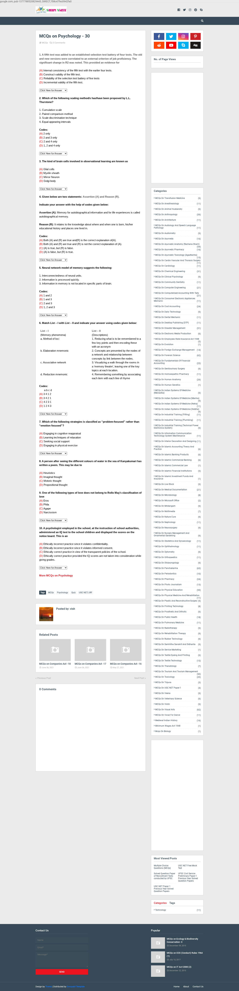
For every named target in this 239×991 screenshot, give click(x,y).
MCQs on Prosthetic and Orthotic (178, 611)
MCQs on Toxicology (178, 677)
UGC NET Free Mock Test (187, 866)
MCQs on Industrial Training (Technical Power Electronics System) (177, 426)
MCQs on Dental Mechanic (178, 317)
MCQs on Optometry (178, 552)
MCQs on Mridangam (178, 506)
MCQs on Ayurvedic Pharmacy (178, 249)
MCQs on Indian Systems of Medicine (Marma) (178, 399)
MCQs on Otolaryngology (178, 563)
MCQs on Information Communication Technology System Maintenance (177, 434)
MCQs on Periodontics (178, 573)
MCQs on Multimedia (178, 511)
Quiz (73, 592)
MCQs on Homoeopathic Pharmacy (178, 374)
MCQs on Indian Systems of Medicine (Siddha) (178, 410)
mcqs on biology (178, 731)
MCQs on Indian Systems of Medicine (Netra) (178, 404)
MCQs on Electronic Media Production (178, 333)
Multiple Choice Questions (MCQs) (162, 866)
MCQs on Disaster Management (178, 328)
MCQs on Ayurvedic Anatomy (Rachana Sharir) (178, 245)
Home (177, 986)
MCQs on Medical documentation (178, 489)
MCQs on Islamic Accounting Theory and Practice (177, 448)
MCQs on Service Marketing (178, 650)
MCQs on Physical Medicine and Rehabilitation (178, 596)
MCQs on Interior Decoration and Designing (178, 441)
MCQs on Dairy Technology (178, 312)
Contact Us (198, 986)
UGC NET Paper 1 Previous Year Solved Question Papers (164, 888)
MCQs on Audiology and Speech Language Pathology (177, 226)
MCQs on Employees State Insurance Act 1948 (178, 340)
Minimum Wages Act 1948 (178, 726)
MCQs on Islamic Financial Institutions (178, 471)
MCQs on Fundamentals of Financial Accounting (177, 362)
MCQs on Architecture (178, 220)
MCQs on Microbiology (178, 495)
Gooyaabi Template (76, 986)
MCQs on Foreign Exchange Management (178, 350)
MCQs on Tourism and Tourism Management (178, 672)
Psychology (62, 592)
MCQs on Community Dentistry (178, 282)
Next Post (139, 678)
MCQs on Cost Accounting (178, 306)
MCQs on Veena (178, 693)
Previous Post (44, 678)
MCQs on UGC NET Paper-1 (178, 688)
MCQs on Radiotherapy (178, 628)
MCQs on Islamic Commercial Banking (178, 460)
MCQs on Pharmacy (178, 579)
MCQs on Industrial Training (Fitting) (178, 414)
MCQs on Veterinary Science (178, 698)
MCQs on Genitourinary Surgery (178, 368)
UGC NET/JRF (85, 592)
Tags (172, 903)
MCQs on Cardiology (178, 266)
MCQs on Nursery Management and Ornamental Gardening (177, 534)
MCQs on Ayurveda (178, 238)
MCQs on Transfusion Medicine (178, 198)
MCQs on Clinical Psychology (178, 277)
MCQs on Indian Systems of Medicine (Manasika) (177, 391)
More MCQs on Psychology (56, 575)
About (186, 986)
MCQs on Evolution (178, 344)
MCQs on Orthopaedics (178, 557)
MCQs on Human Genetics (178, 385)
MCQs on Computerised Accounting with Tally (178, 294)
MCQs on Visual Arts (178, 709)
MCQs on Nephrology (178, 522)
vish (72, 608)
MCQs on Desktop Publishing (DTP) (178, 322)
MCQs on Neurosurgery (178, 527)
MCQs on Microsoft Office (178, 500)
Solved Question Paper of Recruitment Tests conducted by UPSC (164, 876)
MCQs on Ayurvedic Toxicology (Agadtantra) (178, 256)
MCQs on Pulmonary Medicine (178, 622)
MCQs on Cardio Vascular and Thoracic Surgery (178, 261)
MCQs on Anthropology (178, 214)
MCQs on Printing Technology (178, 606)
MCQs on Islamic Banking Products (178, 454)
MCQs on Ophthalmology (178, 546)
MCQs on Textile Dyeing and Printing (178, 655)
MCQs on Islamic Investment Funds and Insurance (177, 477)
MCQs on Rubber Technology (178, 639)
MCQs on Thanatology (178, 666)
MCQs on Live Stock (178, 484)
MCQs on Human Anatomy (178, 379)
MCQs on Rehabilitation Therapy (178, 633)
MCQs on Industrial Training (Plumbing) (178, 420)
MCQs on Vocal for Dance (178, 715)
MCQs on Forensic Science (178, 355)
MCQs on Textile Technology (178, 660)
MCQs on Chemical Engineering (178, 271)
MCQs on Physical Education (178, 590)
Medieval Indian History (178, 720)
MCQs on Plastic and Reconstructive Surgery (178, 601)
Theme (48, 986)
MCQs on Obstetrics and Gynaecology (178, 541)
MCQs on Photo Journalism (178, 584)
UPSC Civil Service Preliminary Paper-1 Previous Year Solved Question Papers (188, 877)
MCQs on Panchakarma (178, 568)
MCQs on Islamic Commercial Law (178, 465)
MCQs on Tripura (178, 682)
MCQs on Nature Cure (178, 517)
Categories (160, 903)
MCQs (45, 42)
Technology (178, 910)
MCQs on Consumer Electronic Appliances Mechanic (177, 299)
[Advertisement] (91, 804)
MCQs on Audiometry (178, 233)
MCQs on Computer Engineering (178, 287)
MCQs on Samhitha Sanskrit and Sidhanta (178, 644)
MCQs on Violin (178, 704)
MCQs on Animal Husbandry (178, 209)
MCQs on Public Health (178, 617)
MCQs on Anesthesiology (178, 203)
